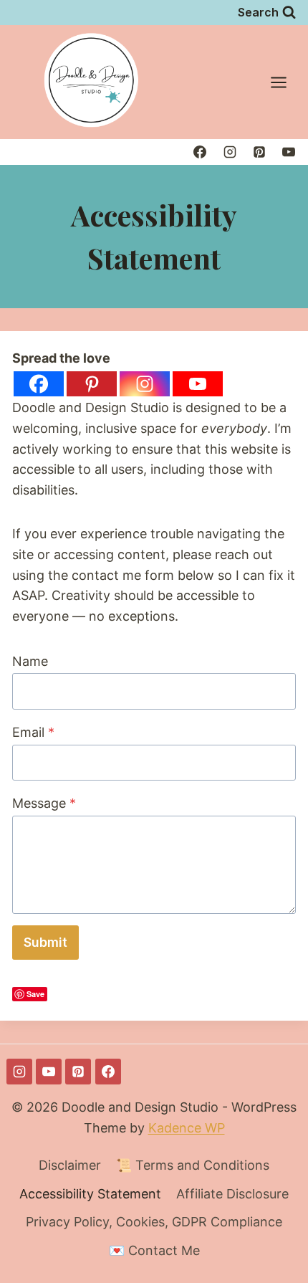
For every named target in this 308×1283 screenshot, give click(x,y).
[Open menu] (286, 82)
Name (30, 661)
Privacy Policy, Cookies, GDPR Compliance (154, 1221)
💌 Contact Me (154, 1250)
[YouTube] (289, 152)
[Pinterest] (259, 152)
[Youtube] (198, 383)
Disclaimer (70, 1165)
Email (33, 732)
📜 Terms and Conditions (192, 1165)
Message (44, 803)
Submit (45, 942)
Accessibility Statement (90, 1193)
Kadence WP (186, 1127)
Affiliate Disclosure (232, 1193)
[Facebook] (200, 152)
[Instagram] (230, 152)
